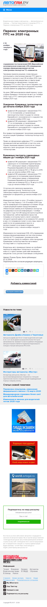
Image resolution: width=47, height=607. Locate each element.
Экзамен (24, 569)
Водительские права (11, 571)
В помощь (7, 573)
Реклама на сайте (9, 580)
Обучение (34, 571)
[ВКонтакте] (7, 270)
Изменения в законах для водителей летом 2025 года (21, 400)
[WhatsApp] (34, 270)
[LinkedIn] (22, 270)
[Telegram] (7, 273)
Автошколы (11, 556)
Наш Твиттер (12, 586)
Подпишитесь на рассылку (17, 594)
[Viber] (31, 270)
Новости (28, 578)
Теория (6, 569)
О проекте (6, 578)
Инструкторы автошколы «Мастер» (20, 372)
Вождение (15, 569)
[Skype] (37, 270)
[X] (13, 270)
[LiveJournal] (28, 270)
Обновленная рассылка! (23, 513)
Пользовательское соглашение (27, 580)
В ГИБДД (24, 571)
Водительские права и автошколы (15, 21)
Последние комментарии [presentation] (14, 291)
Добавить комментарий (23, 283)
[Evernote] (19, 270)
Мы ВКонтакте (12, 583)
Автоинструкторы (15, 558)
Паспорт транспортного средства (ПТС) (26, 23)
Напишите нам (12, 590)
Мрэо (6, 562)
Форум (35, 578)
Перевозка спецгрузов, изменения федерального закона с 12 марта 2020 (22, 390)
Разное (15, 573)
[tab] (14, 291)
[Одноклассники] (10, 270)
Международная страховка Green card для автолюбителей (21, 395)
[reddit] (16, 270)
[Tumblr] (25, 270)
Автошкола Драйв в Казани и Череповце (23, 335)
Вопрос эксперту (18, 578)
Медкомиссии (12, 560)
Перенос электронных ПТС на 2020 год (18, 25)
